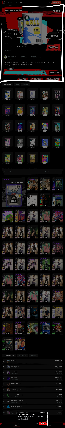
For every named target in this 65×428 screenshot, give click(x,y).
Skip (37, 423)
